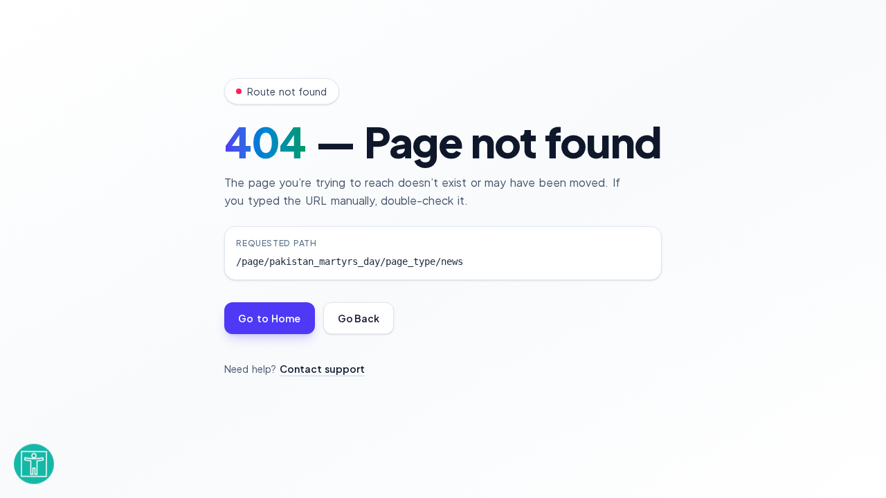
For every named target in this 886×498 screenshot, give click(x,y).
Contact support (322, 368)
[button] (34, 461)
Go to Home (269, 318)
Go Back (358, 318)
